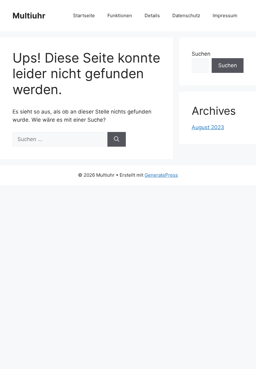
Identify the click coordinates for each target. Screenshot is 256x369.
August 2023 (208, 127)
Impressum (225, 15)
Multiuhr (28, 15)
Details (152, 15)
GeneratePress (161, 175)
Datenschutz (186, 15)
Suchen (201, 54)
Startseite (84, 15)
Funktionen (119, 15)
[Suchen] (116, 139)
